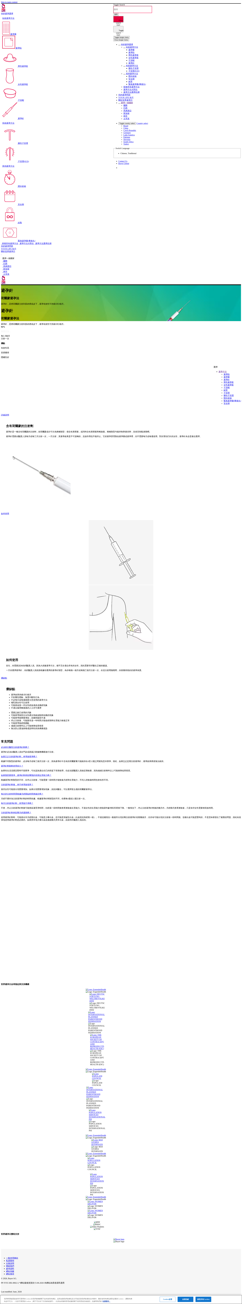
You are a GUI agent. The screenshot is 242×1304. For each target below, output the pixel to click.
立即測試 (8, 970)
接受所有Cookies (203, 1299)
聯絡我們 (10, 1266)
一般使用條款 (12, 1258)
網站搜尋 (10, 1274)
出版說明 (10, 1263)
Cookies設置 (167, 1299)
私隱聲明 (10, 1261)
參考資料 (10, 1269)
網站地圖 (10, 1271)
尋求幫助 (8, 868)
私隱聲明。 (106, 1301)
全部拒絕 (185, 1299)
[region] (121, 1299)
